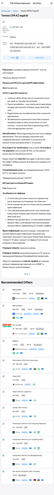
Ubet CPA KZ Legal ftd (22, 392)
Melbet (15, 341)
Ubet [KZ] (16, 376)
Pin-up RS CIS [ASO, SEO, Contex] (26, 471)
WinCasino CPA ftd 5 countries (25, 360)
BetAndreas (17, 306)
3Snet (15, 11)
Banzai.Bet (17, 290)
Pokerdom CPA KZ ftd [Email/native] (27, 455)
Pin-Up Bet (17, 325)
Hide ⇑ (27, 274)
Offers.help (6, 11)
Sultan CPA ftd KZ (20, 408)
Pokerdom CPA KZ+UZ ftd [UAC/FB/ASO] (29, 423)
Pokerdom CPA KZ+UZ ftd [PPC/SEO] (28, 439)
